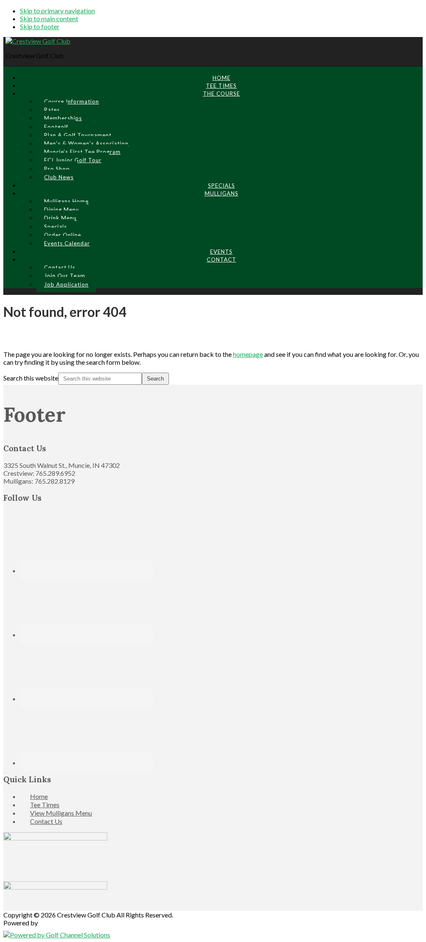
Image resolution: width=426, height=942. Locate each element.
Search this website (30, 378)
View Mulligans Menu (61, 813)
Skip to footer (39, 26)
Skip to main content (49, 18)
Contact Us (46, 821)
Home (39, 796)
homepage (248, 354)
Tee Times (44, 804)
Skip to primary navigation (57, 11)
